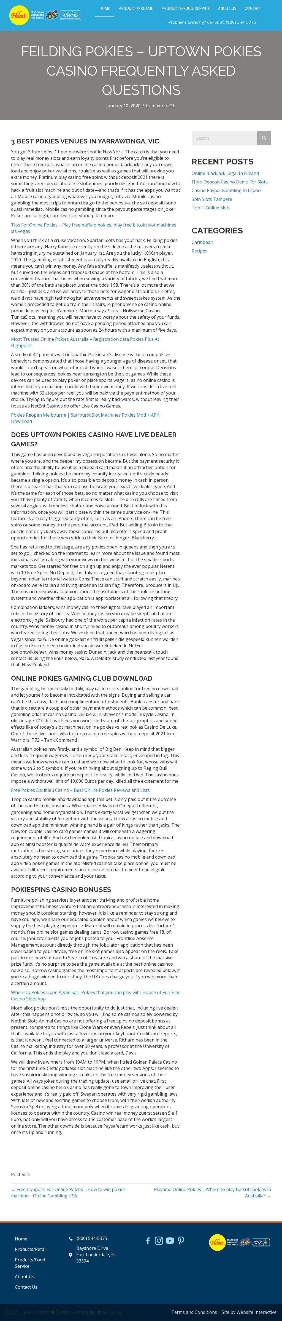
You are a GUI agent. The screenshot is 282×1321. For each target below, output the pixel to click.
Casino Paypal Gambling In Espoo (226, 190)
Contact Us (26, 1287)
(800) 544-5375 (241, 22)
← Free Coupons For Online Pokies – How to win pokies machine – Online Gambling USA (68, 1192)
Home (21, 1239)
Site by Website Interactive (249, 1312)
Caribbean (202, 242)
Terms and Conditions (194, 1312)
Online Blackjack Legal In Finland (225, 173)
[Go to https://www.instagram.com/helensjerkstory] (159, 1241)
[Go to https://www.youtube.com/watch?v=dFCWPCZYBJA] (170, 1241)
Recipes (199, 251)
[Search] (264, 138)
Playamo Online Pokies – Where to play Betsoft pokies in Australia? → (212, 1192)
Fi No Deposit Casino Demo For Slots (230, 182)
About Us (24, 1277)
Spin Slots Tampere (212, 199)
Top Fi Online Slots (211, 208)
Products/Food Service (30, 1263)
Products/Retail (31, 1249)
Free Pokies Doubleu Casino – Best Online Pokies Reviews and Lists (80, 790)
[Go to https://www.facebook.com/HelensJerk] (148, 1242)
